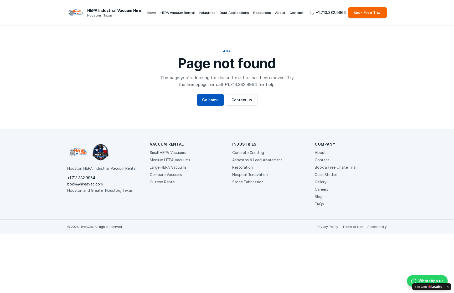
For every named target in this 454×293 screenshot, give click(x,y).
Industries (207, 12)
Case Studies (326, 174)
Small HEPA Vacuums (168, 152)
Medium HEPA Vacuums (170, 160)
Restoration (242, 167)
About (280, 12)
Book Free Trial (367, 12)
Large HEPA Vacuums (168, 167)
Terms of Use (352, 227)
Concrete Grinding (248, 152)
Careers (321, 189)
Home (151, 12)
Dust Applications (234, 12)
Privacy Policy (327, 227)
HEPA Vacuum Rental (178, 12)
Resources (262, 12)
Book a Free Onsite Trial (335, 167)
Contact (297, 12)
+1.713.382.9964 (331, 12)
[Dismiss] (448, 287)
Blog (319, 196)
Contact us (241, 100)
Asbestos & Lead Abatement (257, 160)
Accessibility (377, 227)
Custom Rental (162, 182)
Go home (210, 100)
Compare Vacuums (166, 174)
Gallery (321, 182)
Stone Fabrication (248, 182)
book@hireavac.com (85, 184)
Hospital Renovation (250, 174)
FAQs (319, 204)
